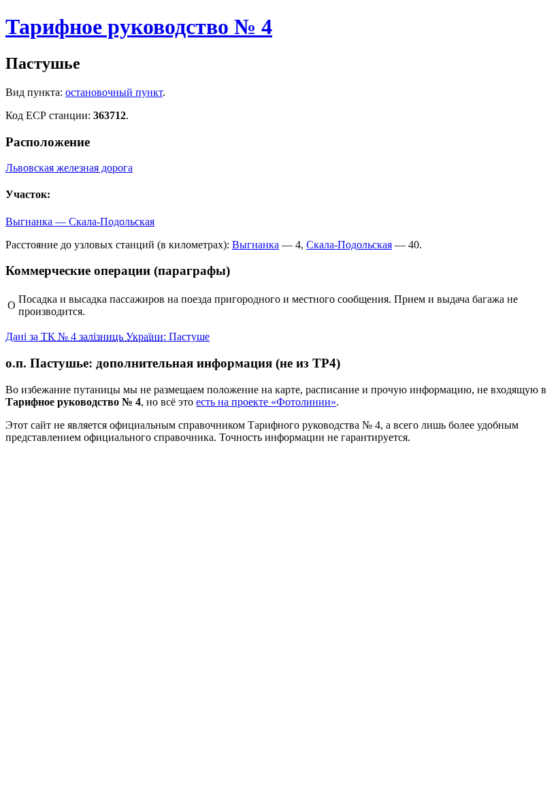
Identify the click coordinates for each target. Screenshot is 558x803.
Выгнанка (255, 244)
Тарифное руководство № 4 (138, 26)
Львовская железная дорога (69, 168)
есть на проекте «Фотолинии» (266, 402)
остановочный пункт (114, 92)
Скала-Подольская (349, 244)
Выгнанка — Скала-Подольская (79, 221)
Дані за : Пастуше (107, 336)
